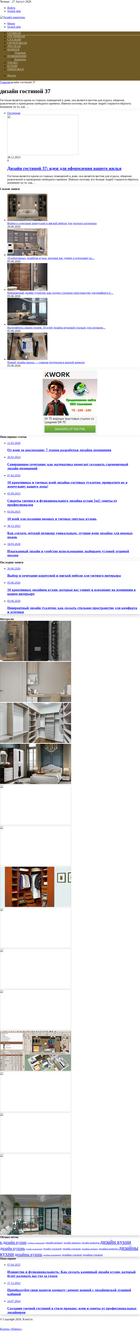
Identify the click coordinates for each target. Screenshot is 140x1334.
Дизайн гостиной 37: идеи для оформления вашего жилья (64, 168)
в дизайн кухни (13, 1242)
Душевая (20, 52)
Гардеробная (17, 42)
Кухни (12, 66)
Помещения (16, 56)
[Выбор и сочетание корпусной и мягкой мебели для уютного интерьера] (27, 220)
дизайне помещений (36, 1243)
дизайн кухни (115, 1242)
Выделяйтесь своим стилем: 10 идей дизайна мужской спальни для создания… (56, 327)
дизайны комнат (89, 1248)
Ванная (13, 49)
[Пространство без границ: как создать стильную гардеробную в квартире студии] (35, 865)
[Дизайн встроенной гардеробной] (35, 906)
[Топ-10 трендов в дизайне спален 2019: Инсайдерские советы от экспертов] (35, 1028)
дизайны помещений (52, 1255)
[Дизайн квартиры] (12, 17)
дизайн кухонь (12, 1248)
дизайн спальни (71, 1248)
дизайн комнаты (90, 1242)
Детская (14, 46)
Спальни (14, 39)
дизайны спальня (93, 1254)
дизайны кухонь (28, 1254)
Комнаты (20, 59)
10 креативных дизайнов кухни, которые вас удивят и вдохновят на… (51, 258)
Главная (5, 82)
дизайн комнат (54, 1242)
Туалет (12, 62)
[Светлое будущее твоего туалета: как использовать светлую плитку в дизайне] (35, 701)
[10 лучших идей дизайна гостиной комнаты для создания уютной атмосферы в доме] (35, 1151)
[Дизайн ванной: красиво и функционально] (35, 946)
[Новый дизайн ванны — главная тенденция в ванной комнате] (27, 359)
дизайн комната (72, 1242)
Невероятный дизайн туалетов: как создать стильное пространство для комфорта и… (60, 292)
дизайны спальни (72, 1254)
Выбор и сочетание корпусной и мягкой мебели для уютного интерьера (52, 223)
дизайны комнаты (108, 1248)
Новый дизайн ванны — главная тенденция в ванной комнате (46, 362)
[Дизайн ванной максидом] (35, 987)
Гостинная (16, 36)
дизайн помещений (34, 1249)
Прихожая (15, 69)
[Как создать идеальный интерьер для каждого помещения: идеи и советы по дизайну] (35, 660)
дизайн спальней (52, 1248)
